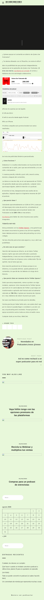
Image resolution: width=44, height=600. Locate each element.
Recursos (14, 37)
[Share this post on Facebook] (4, 327)
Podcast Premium (26, 35)
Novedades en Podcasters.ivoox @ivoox (22, 342)
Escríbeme (6, 217)
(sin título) (5, 572)
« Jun (4, 536)
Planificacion (27, 32)
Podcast (14, 35)
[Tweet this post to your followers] (9, 327)
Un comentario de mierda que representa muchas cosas (22, 582)
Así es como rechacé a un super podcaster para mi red (22, 361)
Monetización (27, 30)
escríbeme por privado (21, 71)
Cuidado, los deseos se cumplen (13, 563)
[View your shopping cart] (40, 3)
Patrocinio (15, 32)
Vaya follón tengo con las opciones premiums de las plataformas (22, 412)
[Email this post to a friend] (19, 327)
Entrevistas (15, 30)
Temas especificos (26, 37)
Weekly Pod (21, 39)
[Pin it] (14, 327)
